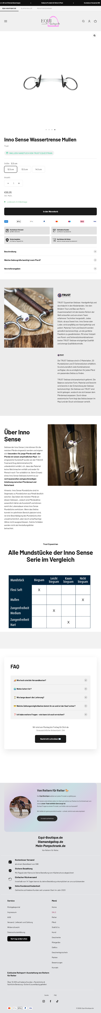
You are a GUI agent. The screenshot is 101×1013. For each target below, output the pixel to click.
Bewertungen (57, 962)
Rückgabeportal (13, 907)
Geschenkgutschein (60, 952)
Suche (46, 995)
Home (54, 907)
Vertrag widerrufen (19, 939)
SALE (54, 912)
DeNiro (54, 947)
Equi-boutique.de (9, 8)
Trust (6, 146)
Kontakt (55, 967)
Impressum (12, 912)
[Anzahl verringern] (8, 183)
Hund (54, 932)
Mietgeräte (56, 942)
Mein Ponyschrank (44, 8)
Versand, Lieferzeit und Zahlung (20, 922)
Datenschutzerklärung (16, 932)
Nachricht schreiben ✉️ (50, 739)
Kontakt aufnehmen (47, 818)
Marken (55, 957)
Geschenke (56, 937)
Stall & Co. (56, 927)
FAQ (55, 995)
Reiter (54, 917)
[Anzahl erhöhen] (19, 183)
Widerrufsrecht (13, 927)
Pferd (54, 922)
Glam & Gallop (26, 8)
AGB (9, 917)
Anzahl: (7, 177)
